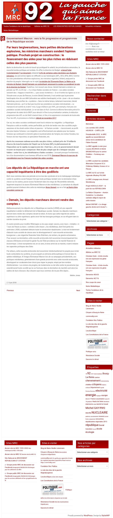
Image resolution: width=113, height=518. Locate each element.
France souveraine (97, 399)
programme (92, 419)
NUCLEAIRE (100, 412)
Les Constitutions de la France (97, 335)
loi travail (105, 404)
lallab (94, 404)
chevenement (93, 380)
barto (95, 374)
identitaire (106, 401)
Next (78, 290)
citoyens (96, 384)
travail (94, 429)
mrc (102, 408)
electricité (101, 390)
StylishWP (106, 515)
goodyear (89, 401)
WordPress (88, 515)
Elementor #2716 (92, 278)
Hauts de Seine (97, 401)
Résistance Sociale (93, 355)
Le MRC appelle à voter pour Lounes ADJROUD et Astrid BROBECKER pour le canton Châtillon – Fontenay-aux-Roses (96, 151)
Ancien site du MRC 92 (94, 68)
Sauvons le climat (92, 359)
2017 (92, 374)
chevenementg (105, 381)
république (92, 425)
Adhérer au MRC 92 (41, 26)
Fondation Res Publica (94, 320)
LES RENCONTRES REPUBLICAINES (67, 26)
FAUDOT (88, 399)
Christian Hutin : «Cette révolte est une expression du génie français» (97, 258)
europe (104, 395)
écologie (90, 432)
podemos (88, 416)
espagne (98, 395)
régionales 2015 (101, 422)
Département (95, 387)
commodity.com (92, 316)
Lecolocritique (91, 331)
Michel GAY (92, 407)
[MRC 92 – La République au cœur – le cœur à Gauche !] (56, 12)
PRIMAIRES (102, 416)
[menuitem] (17, 26)
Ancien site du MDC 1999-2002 (97, 64)
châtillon (89, 385)
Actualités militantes (93, 26)
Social (101, 425)
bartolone (99, 374)
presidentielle (94, 416)
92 (89, 373)
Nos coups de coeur (93, 282)
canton (97, 377)
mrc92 (88, 413)
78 (86, 374)
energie (91, 395)
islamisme (89, 404)
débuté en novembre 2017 (46, 118)
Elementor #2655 (92, 275)
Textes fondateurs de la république (17, 26)
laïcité (99, 404)
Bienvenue (89, 124)
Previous (10, 290)
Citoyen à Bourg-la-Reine (95, 312)
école (99, 428)
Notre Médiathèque (11, 30)
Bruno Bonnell (51, 187)
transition (89, 429)
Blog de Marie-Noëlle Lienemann (52, 448)
